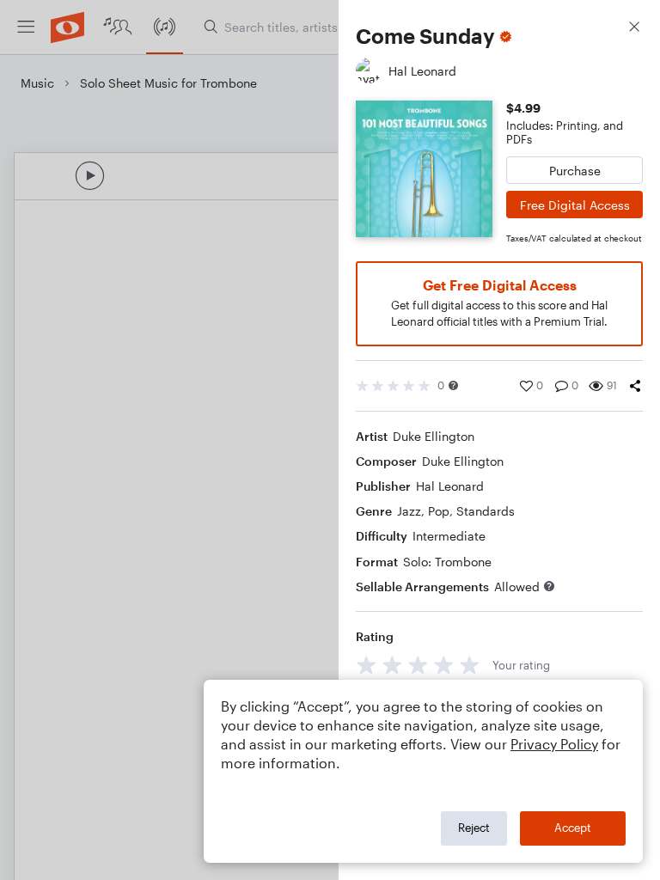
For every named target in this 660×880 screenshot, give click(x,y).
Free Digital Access (575, 205)
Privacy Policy (554, 744)
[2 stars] (392, 664)
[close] (634, 28)
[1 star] (366, 664)
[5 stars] (469, 664)
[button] (453, 385)
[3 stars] (418, 664)
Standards (485, 511)
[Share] (635, 386)
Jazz (409, 511)
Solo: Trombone (447, 561)
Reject (474, 827)
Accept (572, 827)
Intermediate (449, 536)
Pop (438, 511)
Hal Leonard (450, 486)
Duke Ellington (433, 436)
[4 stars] (444, 664)
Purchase (575, 170)
